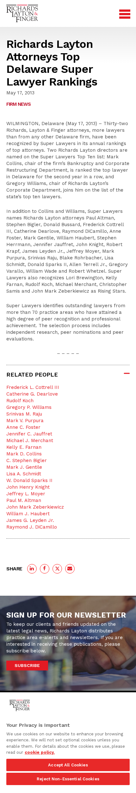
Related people (32, 374)
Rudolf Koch (20, 400)
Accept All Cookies (68, 765)
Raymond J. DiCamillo (31, 527)
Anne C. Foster (23, 427)
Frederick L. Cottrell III (32, 387)
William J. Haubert (28, 514)
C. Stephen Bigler (26, 460)
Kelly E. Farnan (23, 447)
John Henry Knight (28, 487)
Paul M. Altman (23, 500)
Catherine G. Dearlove (32, 394)
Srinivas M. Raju (24, 414)
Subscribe (27, 665)
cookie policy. (40, 752)
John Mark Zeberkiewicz (35, 507)
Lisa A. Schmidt (23, 474)
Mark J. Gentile (24, 467)
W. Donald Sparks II (29, 480)
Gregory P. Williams (29, 407)
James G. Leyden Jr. (30, 520)
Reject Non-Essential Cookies (68, 779)
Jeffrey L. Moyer (25, 494)
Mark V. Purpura (25, 420)
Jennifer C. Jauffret (29, 434)
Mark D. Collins (24, 454)
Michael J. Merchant (29, 440)
